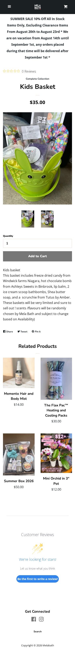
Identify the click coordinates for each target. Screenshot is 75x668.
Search (38, 631)
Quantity (8, 236)
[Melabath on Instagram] (41, 620)
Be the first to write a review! (37, 579)
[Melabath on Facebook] (33, 620)
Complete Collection (37, 78)
